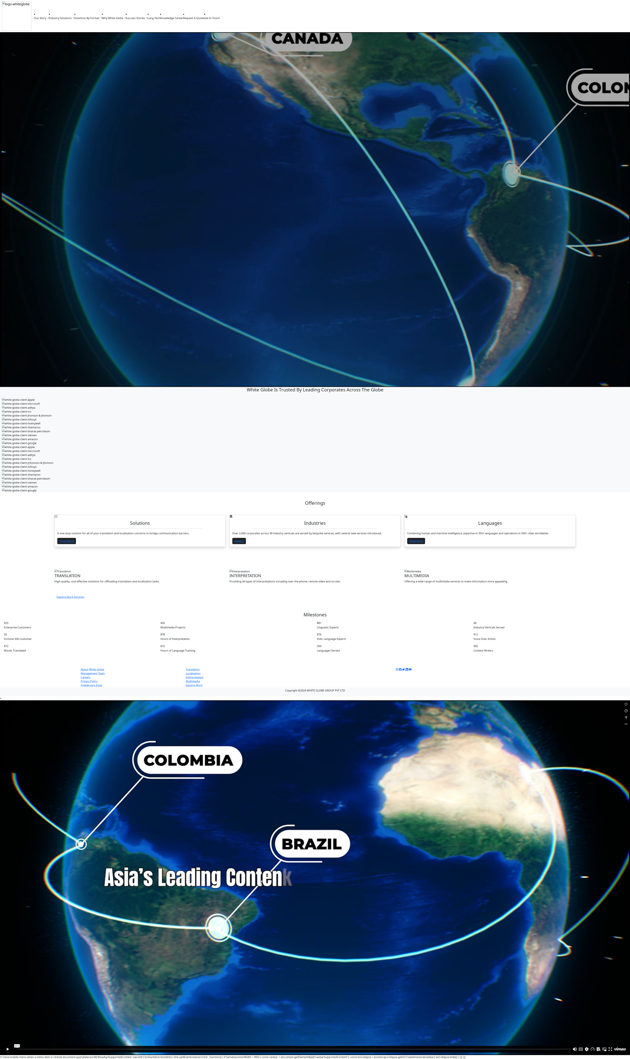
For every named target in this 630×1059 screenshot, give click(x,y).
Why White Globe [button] (113, 18)
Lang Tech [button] (154, 18)
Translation (193, 669)
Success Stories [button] (136, 18)
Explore (239, 541)
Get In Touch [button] (212, 18)
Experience (416, 541)
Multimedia (193, 681)
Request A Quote (193, 18)
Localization (193, 673)
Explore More (194, 685)
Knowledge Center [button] (171, 18)
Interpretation (194, 677)
